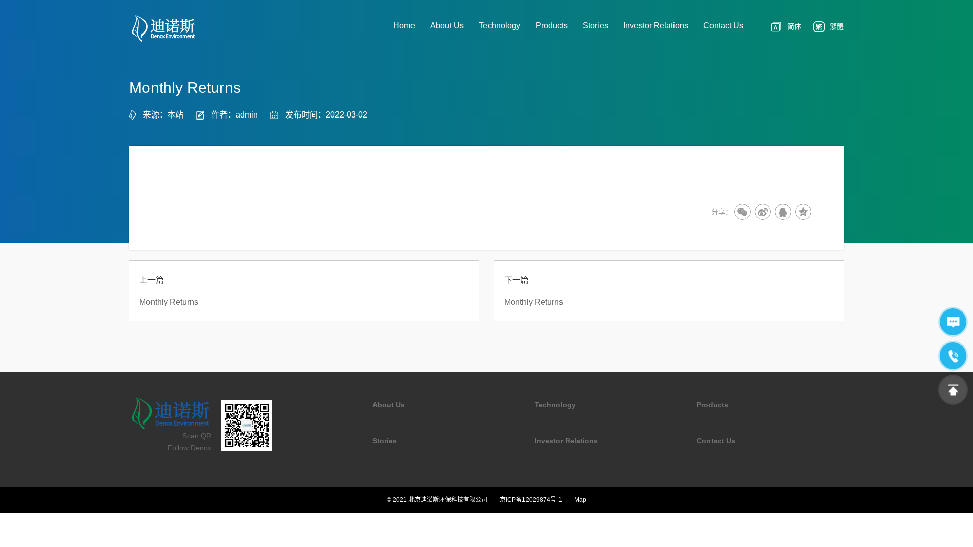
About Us (388, 405)
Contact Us (716, 441)
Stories (384, 441)
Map (580, 499)
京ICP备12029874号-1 (531, 499)
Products (712, 405)
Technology (555, 405)
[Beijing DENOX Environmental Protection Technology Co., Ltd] (175, 28)
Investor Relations (566, 441)
